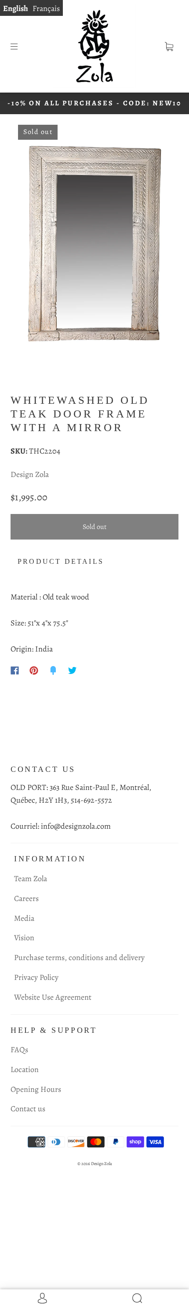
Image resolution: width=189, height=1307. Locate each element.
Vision (24, 937)
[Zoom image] (94, 245)
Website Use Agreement (52, 997)
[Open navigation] (20, 46)
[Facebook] (14, 670)
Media (24, 918)
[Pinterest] (34, 670)
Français (46, 8)
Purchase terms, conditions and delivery (79, 957)
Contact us (28, 1108)
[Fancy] (53, 670)
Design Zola (30, 474)
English (15, 8)
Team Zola (30, 878)
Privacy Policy (36, 977)
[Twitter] (72, 670)
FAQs (19, 1049)
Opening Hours (36, 1089)
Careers (26, 898)
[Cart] (168, 46)
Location (25, 1069)
